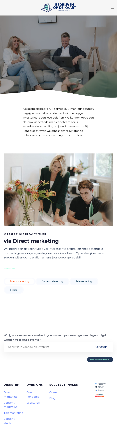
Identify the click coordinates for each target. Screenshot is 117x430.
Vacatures (33, 402)
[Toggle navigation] (95, 7)
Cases (53, 392)
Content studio (9, 421)
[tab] (19, 282)
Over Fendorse (33, 394)
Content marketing (11, 405)
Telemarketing (13, 412)
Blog (52, 398)
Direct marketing (11, 394)
